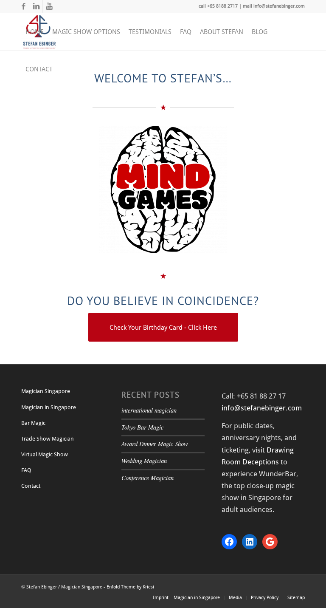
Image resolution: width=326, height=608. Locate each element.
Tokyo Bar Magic (142, 427)
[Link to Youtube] (49, 6)
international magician (149, 410)
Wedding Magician (144, 461)
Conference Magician (147, 478)
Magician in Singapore (48, 407)
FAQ (26, 470)
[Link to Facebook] (23, 6)
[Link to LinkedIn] (36, 6)
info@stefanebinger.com (262, 408)
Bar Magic (33, 423)
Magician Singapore (45, 391)
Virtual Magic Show (44, 454)
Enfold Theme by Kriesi (130, 587)
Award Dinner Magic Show (154, 444)
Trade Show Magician (47, 438)
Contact (30, 486)
